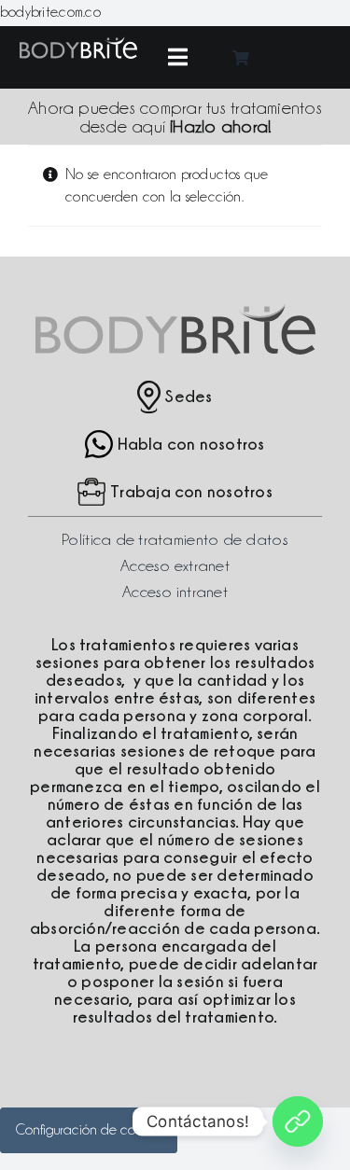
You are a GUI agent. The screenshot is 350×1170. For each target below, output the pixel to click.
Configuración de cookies (88, 1129)
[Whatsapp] (298, 1121)
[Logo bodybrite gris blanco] (78, 43)
